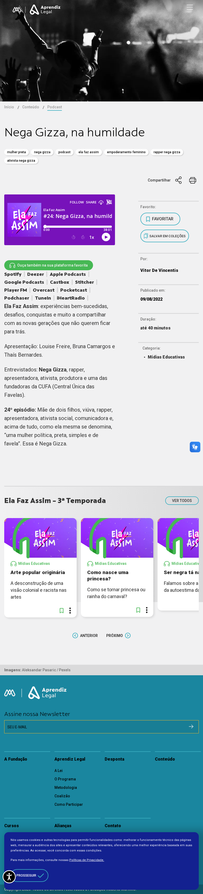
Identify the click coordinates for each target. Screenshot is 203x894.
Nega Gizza (42, 152)
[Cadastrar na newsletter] (191, 726)
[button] (62, 610)
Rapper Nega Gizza (167, 152)
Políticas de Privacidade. (86, 860)
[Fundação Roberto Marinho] (17, 9)
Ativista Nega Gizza (21, 160)
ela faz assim (89, 152)
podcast (64, 152)
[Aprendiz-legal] (45, 9)
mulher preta (16, 152)
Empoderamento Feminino (126, 152)
